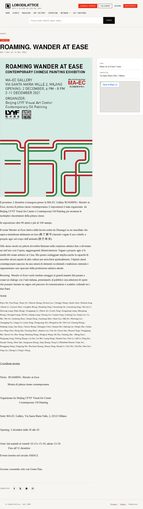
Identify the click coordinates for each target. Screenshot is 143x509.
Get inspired (79, 13)
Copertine (53, 13)
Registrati (130, 6)
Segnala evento (87, 6)
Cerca (109, 20)
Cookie (123, 504)
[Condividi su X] (20, 488)
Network (64, 13)
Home (8, 13)
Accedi (118, 6)
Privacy (113, 504)
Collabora (105, 6)
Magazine (26, 13)
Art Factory (39, 13)
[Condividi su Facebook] (14, 488)
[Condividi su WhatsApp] (26, 488)
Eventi (16, 13)
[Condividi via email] (32, 488)
